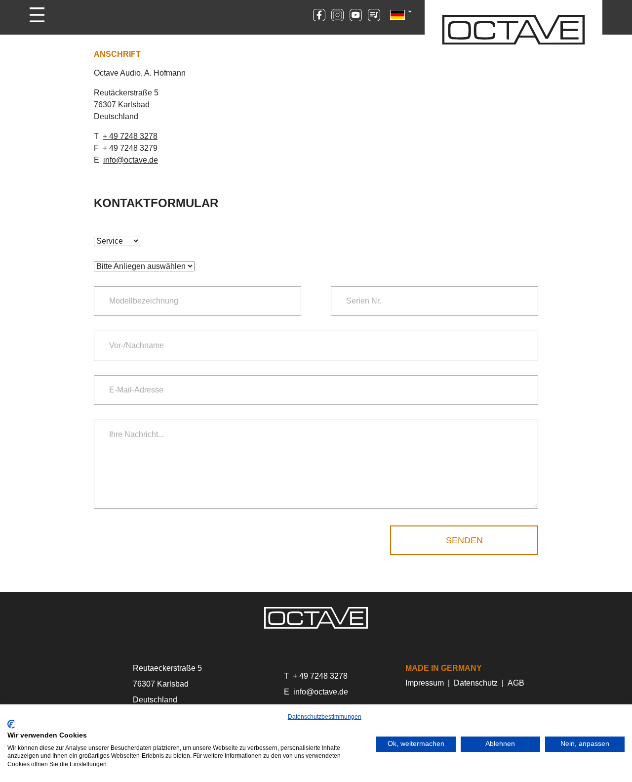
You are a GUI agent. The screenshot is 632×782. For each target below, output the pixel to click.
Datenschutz (476, 683)
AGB (516, 683)
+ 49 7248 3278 (130, 136)
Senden (464, 540)
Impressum (424, 683)
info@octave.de (130, 160)
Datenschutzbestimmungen (324, 716)
